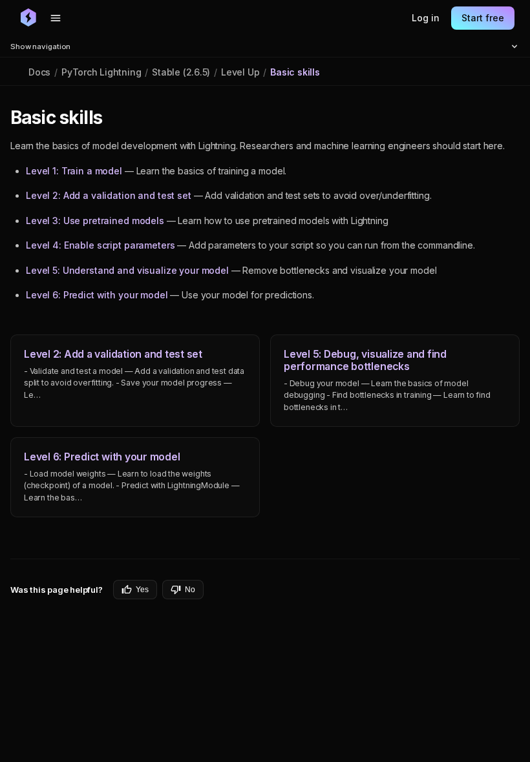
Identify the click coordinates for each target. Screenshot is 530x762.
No (190, 589)
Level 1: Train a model (74, 170)
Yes (142, 589)
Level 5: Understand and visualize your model (127, 270)
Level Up (240, 72)
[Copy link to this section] (116, 118)
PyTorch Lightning (101, 72)
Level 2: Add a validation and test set (108, 195)
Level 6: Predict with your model (97, 294)
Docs (39, 72)
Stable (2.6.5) (181, 72)
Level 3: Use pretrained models (95, 220)
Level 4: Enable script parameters (100, 245)
